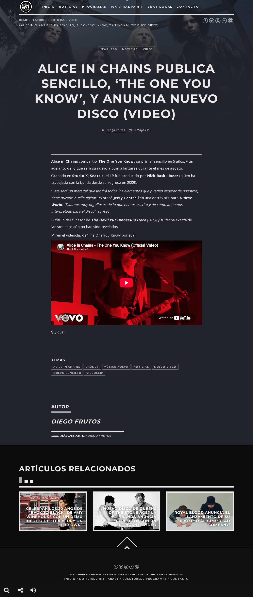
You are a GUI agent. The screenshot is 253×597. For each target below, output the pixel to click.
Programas (156, 579)
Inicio (70, 579)
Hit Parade (109, 579)
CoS (60, 332)
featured (39, 20)
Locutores (132, 579)
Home (23, 20)
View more (53, 511)
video (72, 20)
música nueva (116, 367)
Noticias (141, 367)
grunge (92, 367)
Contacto (179, 579)
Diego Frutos (116, 130)
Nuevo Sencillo (67, 373)
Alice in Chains (66, 367)
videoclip (94, 373)
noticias (57, 20)
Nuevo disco (165, 367)
